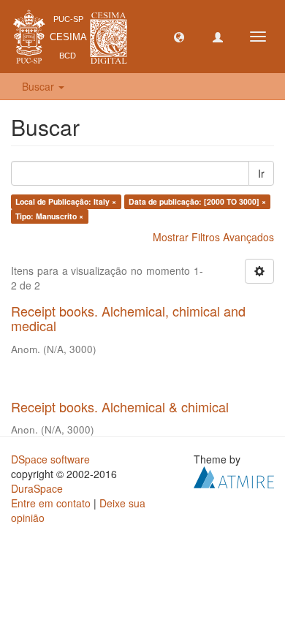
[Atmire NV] (234, 476)
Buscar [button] (39, 86)
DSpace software (50, 459)
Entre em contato (51, 503)
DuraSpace (37, 488)
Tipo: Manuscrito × (49, 216)
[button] (179, 36)
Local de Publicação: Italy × (65, 201)
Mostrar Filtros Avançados (213, 237)
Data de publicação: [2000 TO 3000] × (197, 201)
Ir (261, 173)
